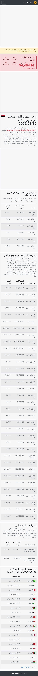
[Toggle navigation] (4, 3)
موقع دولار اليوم (26, 667)
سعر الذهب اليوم (25, 63)
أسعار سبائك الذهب (26, 274)
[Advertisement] (19, 27)
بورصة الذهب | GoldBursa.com (19, 673)
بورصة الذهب (28, 2)
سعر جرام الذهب (19, 198)
